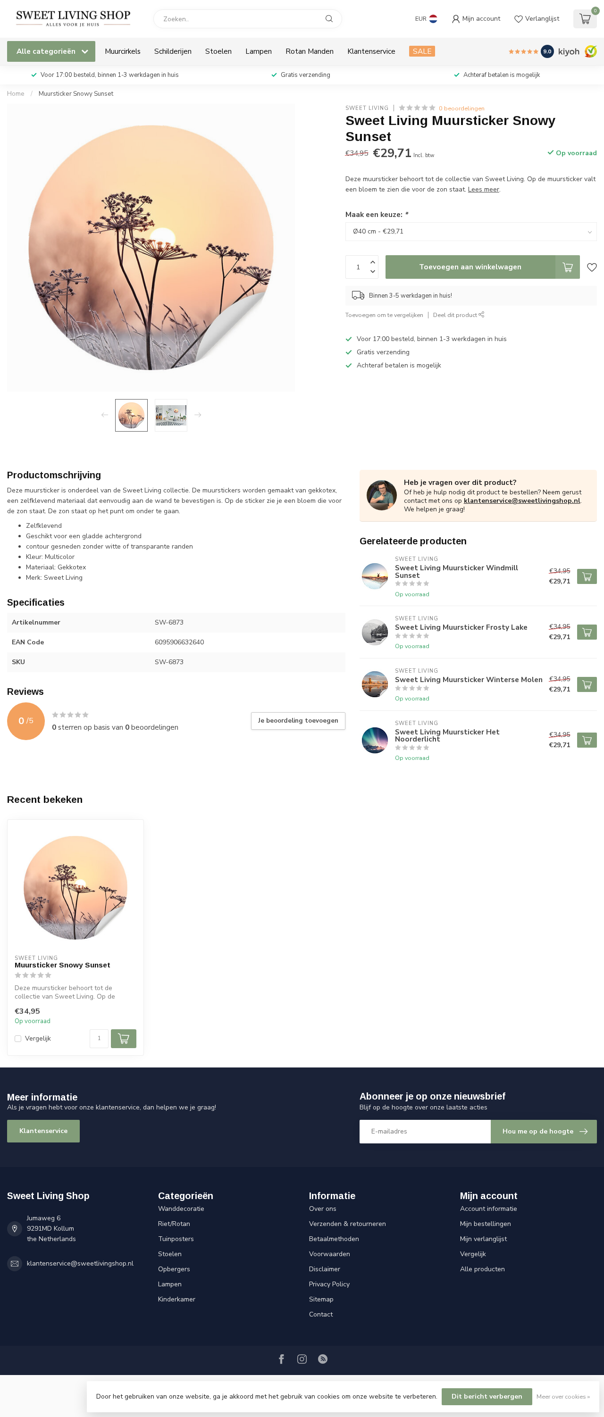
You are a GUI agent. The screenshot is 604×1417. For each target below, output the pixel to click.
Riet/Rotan (174, 1223)
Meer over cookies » (563, 1396)
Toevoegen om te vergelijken (384, 315)
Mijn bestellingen (485, 1223)
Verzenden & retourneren (347, 1223)
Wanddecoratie (181, 1208)
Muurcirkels (123, 51)
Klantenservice (371, 51)
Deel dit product (455, 315)
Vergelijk (38, 1038)
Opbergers (174, 1269)
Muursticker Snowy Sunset (76, 94)
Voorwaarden (329, 1254)
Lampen (258, 51)
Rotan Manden (309, 51)
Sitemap (321, 1299)
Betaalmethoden (334, 1238)
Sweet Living (367, 108)
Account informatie (488, 1208)
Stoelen (218, 51)
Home (16, 94)
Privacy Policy (329, 1284)
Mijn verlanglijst (483, 1238)
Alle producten (482, 1269)
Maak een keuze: (376, 215)
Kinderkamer (176, 1299)
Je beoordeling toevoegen (298, 721)
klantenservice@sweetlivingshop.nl (522, 500)
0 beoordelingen (462, 108)
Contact (321, 1314)
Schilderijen (173, 51)
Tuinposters (176, 1238)
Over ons (322, 1208)
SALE (422, 51)
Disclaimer (324, 1269)
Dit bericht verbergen (487, 1396)
